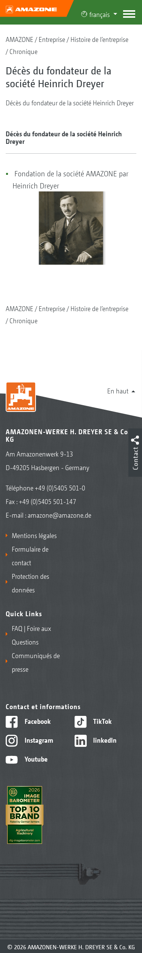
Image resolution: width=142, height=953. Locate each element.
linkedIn (104, 739)
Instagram (38, 739)
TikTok (102, 720)
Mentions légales (34, 535)
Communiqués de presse (36, 662)
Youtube (35, 758)
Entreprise (52, 38)
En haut (117, 390)
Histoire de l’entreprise (99, 38)
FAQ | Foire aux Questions (31, 635)
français (99, 14)
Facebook (37, 720)
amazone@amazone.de (59, 514)
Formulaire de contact (30, 555)
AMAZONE (19, 38)
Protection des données (30, 582)
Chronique (23, 51)
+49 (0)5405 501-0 (60, 487)
